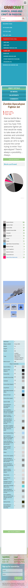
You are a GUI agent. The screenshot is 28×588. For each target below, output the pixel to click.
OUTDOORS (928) (7, 27)
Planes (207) (7, 50)
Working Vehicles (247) (10, 56)
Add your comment (14, 531)
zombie (16, 353)
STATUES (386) (7, 31)
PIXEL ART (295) (7, 35)
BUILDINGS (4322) (7, 23)
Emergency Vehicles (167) (10, 48)
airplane (16, 357)
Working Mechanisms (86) (10, 65)
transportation (18, 359)
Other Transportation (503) (11, 59)
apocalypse (17, 355)
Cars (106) (6, 42)
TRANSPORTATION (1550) (9, 39)
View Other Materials (11, 257)
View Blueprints (14, 159)
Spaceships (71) (8, 61)
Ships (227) (6, 45)
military (21, 357)
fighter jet (17, 356)
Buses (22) (6, 53)
